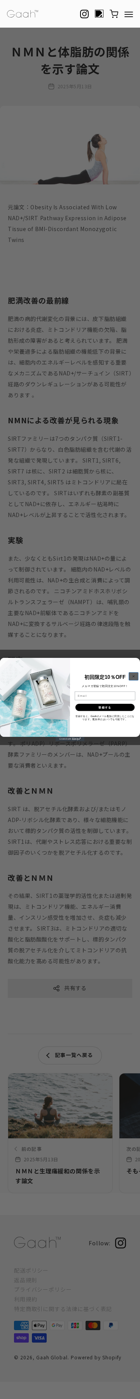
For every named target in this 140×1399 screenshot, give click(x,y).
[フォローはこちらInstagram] (84, 14)
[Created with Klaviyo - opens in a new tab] (70, 739)
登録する (104, 707)
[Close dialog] (133, 676)
